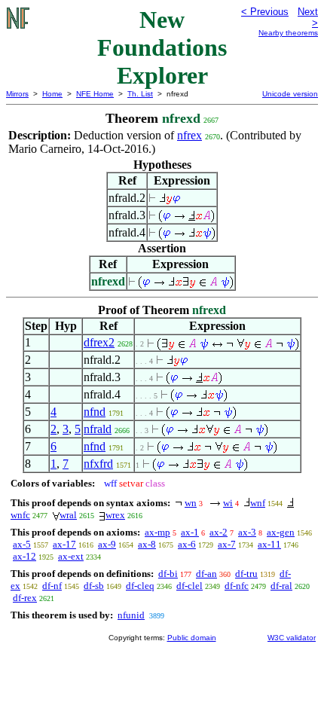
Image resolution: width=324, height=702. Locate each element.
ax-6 (187, 544)
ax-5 (22, 544)
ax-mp (157, 532)
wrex (115, 514)
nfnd (94, 411)
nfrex (189, 135)
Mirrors (17, 94)
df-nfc (237, 585)
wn (191, 502)
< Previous (265, 11)
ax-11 (269, 544)
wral (68, 514)
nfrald (98, 429)
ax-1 (190, 532)
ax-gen (281, 532)
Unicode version (290, 94)
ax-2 (218, 532)
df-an (206, 573)
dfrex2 (99, 342)
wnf (257, 502)
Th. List (140, 94)
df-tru (246, 573)
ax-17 (64, 544)
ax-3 (247, 532)
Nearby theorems (288, 33)
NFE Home (95, 94)
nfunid (131, 615)
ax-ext (71, 556)
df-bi (168, 573)
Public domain (191, 637)
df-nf (52, 585)
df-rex (25, 597)
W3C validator (291, 637)
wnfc (20, 514)
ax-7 (227, 544)
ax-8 (147, 544)
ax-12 (24, 556)
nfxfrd (98, 463)
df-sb (94, 585)
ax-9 (107, 544)
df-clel (189, 585)
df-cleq (140, 585)
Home (52, 94)
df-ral (281, 585)
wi (228, 502)
